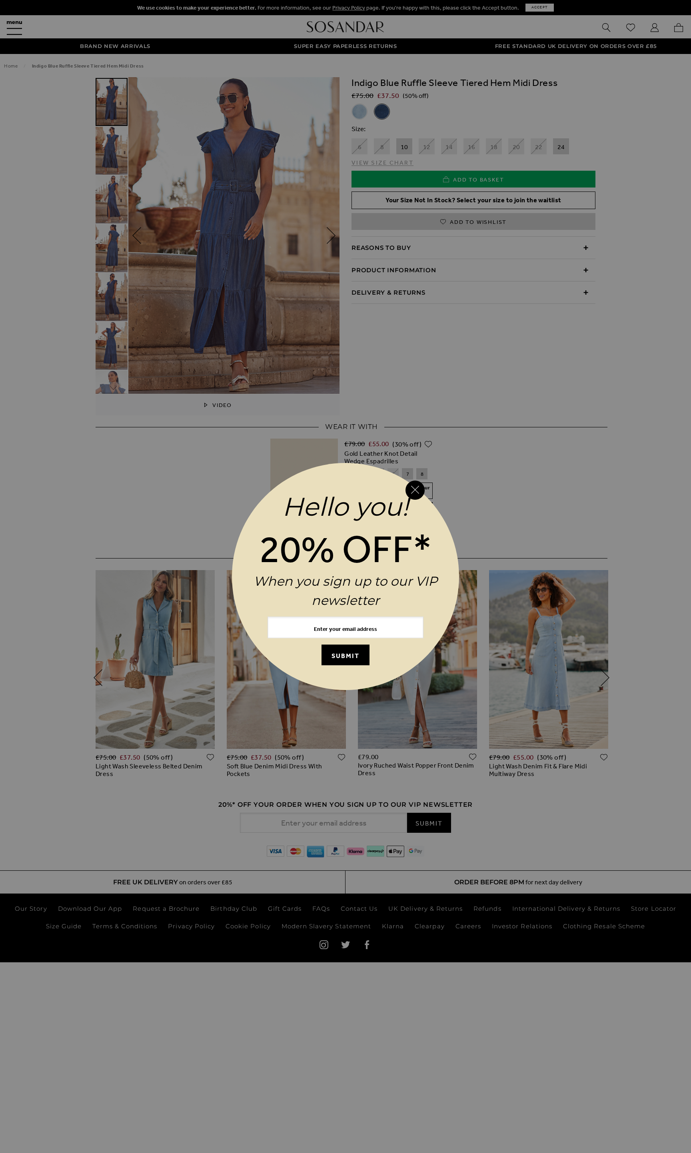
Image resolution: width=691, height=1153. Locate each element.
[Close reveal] (415, 490)
